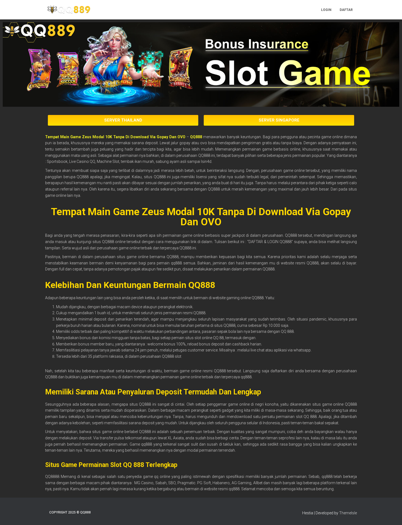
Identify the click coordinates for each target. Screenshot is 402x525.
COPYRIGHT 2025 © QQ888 (70, 512)
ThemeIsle (348, 513)
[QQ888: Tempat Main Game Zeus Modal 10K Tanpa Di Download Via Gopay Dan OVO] (68, 10)
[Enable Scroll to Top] (391, 514)
